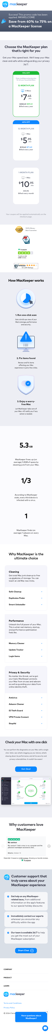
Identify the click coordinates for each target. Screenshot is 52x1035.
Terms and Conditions (13, 1003)
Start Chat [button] (23, 951)
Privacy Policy (9, 1008)
